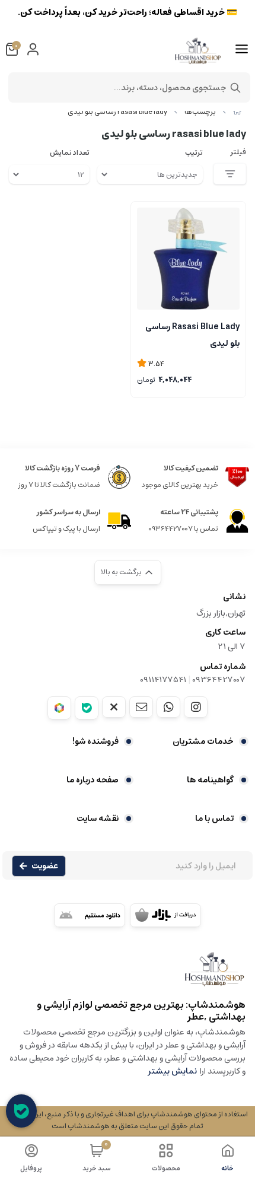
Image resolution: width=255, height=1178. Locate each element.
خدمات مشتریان (203, 741)
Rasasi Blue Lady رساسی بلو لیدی (192, 334)
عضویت (44, 866)
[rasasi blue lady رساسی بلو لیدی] (127, 975)
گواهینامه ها (210, 780)
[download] (89, 915)
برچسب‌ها (200, 112)
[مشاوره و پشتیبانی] (21, 1111)
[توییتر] (114, 707)
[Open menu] (241, 49)
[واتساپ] (168, 707)
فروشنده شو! (95, 741)
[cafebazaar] (165, 915)
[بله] (86, 707)
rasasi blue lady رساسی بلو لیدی (117, 112)
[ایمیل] (141, 707)
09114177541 (163, 680)
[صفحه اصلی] (237, 112)
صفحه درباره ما (92, 780)
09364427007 (219, 680)
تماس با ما (214, 818)
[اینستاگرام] (196, 707)
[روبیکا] (59, 707)
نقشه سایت (97, 818)
